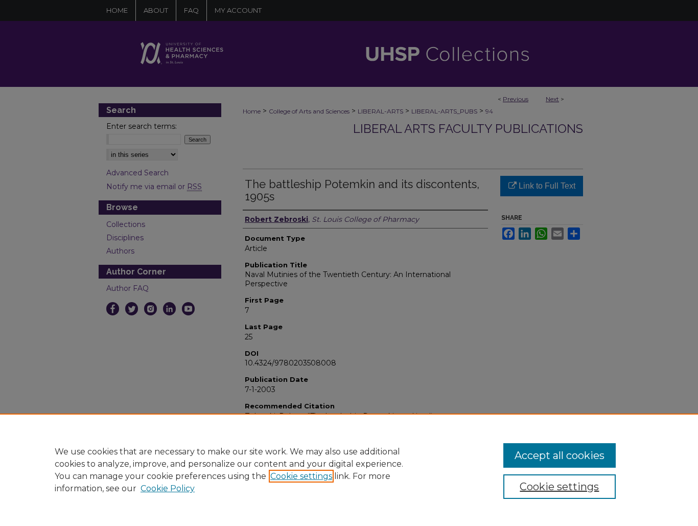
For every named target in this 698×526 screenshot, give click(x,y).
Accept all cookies (559, 455)
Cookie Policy (168, 488)
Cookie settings (301, 476)
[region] (349, 470)
